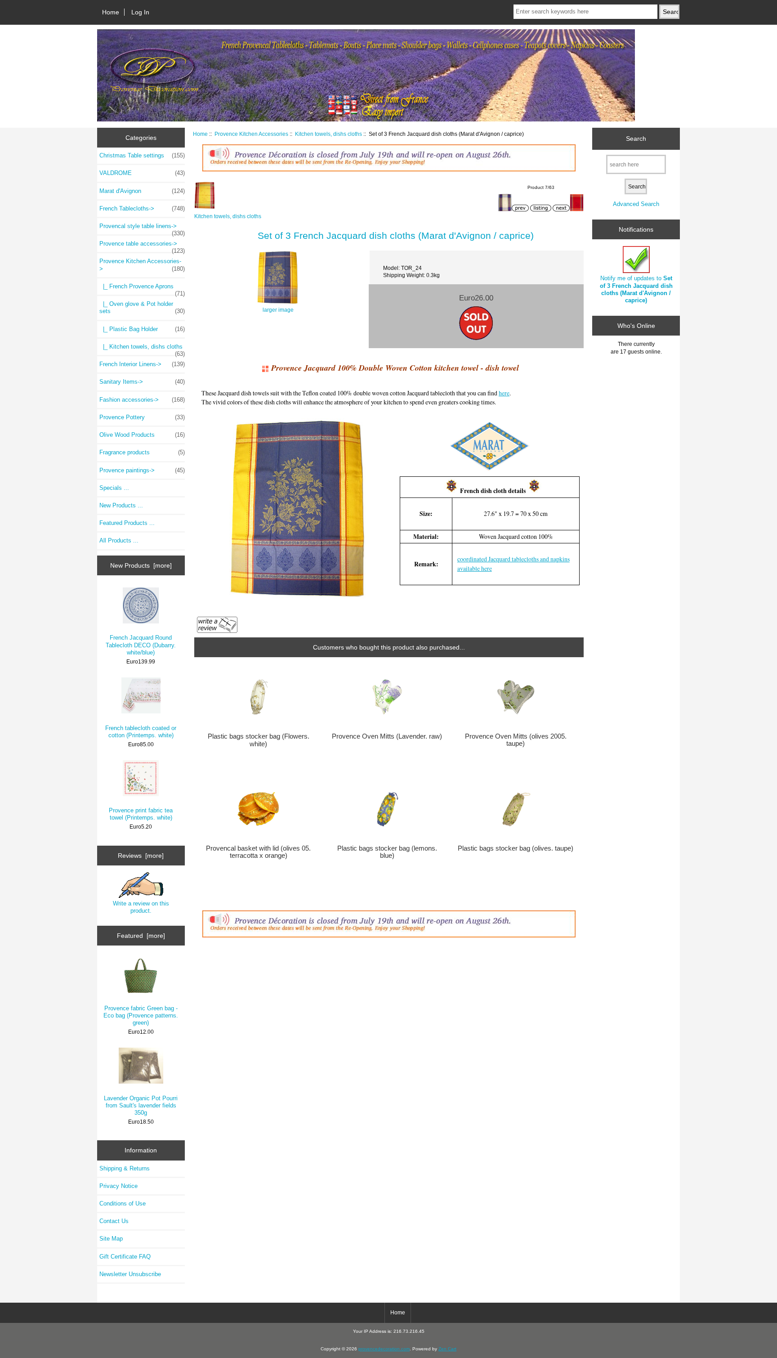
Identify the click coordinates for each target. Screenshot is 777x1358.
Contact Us (114, 1221)
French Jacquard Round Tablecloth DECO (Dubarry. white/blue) (141, 644)
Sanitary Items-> (142, 381)
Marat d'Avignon (142, 191)
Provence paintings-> (142, 470)
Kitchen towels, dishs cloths (328, 134)
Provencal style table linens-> (142, 228)
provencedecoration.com (384, 1348)
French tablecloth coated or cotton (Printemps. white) (140, 732)
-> (142, 265)
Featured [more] (141, 935)
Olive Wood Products (142, 434)
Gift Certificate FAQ (125, 1256)
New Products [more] (141, 565)
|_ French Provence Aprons (142, 289)
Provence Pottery (142, 417)
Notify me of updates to (636, 289)
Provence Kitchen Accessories (251, 134)
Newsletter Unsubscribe (130, 1274)
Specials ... (114, 487)
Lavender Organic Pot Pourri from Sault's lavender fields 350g (141, 1105)
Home (110, 12)
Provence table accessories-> (142, 246)
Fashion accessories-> (142, 399)
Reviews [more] (141, 855)
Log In (140, 12)
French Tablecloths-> (142, 208)
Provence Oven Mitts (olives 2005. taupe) (516, 740)
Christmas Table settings (142, 155)
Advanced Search (636, 204)
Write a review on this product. (141, 907)
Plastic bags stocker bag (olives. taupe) (515, 848)
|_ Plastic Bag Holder (142, 329)
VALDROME (142, 173)
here (504, 393)
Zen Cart (447, 1348)
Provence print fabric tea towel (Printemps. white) (141, 814)
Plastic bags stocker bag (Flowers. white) (258, 740)
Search (636, 138)
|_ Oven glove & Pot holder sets (142, 307)
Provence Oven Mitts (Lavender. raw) (387, 736)
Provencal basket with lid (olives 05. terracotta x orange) (258, 852)
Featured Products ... (127, 523)
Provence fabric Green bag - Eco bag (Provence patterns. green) (140, 1015)
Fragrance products (142, 452)
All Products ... (118, 540)
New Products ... (121, 505)
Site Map (111, 1238)
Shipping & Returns (124, 1168)
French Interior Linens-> (142, 364)
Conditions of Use (122, 1203)
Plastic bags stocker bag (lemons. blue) (387, 852)
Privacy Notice (118, 1186)
